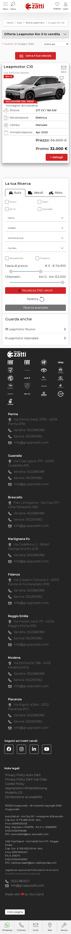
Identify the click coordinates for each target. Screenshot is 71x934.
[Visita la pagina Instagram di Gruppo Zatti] (23, 749)
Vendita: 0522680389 (29, 430)
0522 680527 (20, 881)
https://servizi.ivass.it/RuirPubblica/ (22, 873)
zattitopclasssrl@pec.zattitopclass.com (33, 862)
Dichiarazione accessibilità (23, 797)
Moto (58, 192)
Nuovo (13, 201)
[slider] (11, 271)
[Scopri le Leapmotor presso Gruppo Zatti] (60, 386)
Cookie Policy (14, 784)
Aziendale (47, 209)
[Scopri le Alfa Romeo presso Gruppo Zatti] (44, 362)
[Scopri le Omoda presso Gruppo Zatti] (10, 394)
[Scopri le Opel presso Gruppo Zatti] (10, 386)
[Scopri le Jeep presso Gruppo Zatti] (60, 362)
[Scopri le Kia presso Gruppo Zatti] (27, 378)
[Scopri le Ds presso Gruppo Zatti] (44, 378)
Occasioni (45, 258)
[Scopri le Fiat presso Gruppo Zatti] (10, 362)
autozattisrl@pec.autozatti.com (29, 834)
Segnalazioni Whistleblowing (26, 788)
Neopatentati (16, 258)
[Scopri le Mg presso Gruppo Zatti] (10, 378)
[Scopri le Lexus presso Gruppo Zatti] (60, 378)
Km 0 (12, 209)
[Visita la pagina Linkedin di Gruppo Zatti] (35, 749)
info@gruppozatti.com (31, 442)
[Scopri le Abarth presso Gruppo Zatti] (10, 370)
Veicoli (38, 192)
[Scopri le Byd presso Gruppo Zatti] (27, 394)
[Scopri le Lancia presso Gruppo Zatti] (27, 370)
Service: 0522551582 (28, 436)
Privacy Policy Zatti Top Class (26, 779)
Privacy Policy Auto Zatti (23, 775)
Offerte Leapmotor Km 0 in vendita (32, 34)
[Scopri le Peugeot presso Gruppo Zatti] (27, 386)
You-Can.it (36, 894)
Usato (45, 201)
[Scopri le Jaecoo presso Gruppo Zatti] (44, 386)
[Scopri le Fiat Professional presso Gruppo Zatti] (27, 362)
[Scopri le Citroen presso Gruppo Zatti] (60, 370)
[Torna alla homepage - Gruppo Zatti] (34, 6)
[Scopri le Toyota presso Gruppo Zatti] (44, 370)
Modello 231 (14, 792)
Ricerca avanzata (35, 307)
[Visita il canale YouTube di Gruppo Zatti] (48, 749)
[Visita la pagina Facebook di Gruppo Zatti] (10, 749)
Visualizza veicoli (37, 290)
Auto (17, 192)
